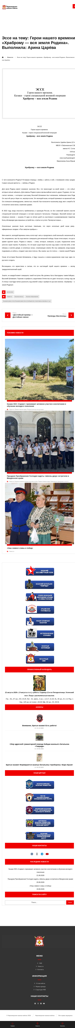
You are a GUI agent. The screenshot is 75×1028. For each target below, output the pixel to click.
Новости (9, 296)
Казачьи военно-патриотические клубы (26, 481)
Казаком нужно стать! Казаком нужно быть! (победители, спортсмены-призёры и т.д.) (26, 301)
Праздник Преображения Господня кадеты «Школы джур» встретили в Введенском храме (40, 879)
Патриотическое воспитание (35, 409)
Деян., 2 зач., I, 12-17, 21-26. (44, 699)
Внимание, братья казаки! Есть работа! (39, 726)
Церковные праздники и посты (59, 481)
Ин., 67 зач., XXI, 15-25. (18, 699)
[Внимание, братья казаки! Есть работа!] (39, 718)
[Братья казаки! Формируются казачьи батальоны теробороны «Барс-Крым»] (39, 757)
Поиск (70, 902)
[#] (31, 854)
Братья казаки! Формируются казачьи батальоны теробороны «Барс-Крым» (39, 765)
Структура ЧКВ (40, 989)
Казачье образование (32, 296)
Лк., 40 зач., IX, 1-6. (61, 699)
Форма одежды (41, 986)
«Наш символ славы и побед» (40, 886)
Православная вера (20, 409)
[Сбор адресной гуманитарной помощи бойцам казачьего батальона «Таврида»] (39, 737)
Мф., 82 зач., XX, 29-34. (51, 702)
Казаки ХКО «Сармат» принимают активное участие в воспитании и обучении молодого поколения (40, 870)
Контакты (40, 969)
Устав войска (40, 983)
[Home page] (3, 57)
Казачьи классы (19, 296)
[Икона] (39, 683)
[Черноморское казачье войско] (10, 7)
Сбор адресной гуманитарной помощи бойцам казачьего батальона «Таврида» (39, 745)
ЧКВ (40, 963)
